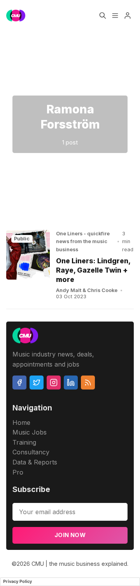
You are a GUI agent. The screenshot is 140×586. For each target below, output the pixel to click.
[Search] (102, 15)
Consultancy (30, 452)
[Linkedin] (71, 383)
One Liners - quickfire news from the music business (83, 241)
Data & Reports (34, 462)
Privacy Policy (17, 581)
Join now (70, 535)
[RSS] (88, 383)
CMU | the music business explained (79, 563)
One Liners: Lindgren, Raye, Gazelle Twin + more (93, 270)
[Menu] (115, 15)
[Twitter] (37, 383)
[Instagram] (54, 383)
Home (21, 422)
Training (24, 442)
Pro (17, 472)
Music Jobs (29, 432)
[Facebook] (19, 383)
